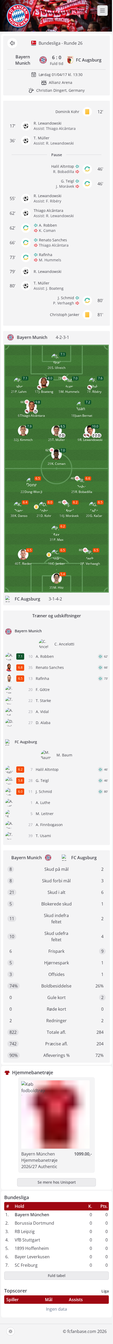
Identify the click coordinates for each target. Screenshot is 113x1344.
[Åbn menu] (102, 10)
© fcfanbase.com (79, 1331)
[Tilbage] (12, 43)
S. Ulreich (58, 367)
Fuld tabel (56, 1275)
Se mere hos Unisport (57, 1182)
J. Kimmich (25, 439)
